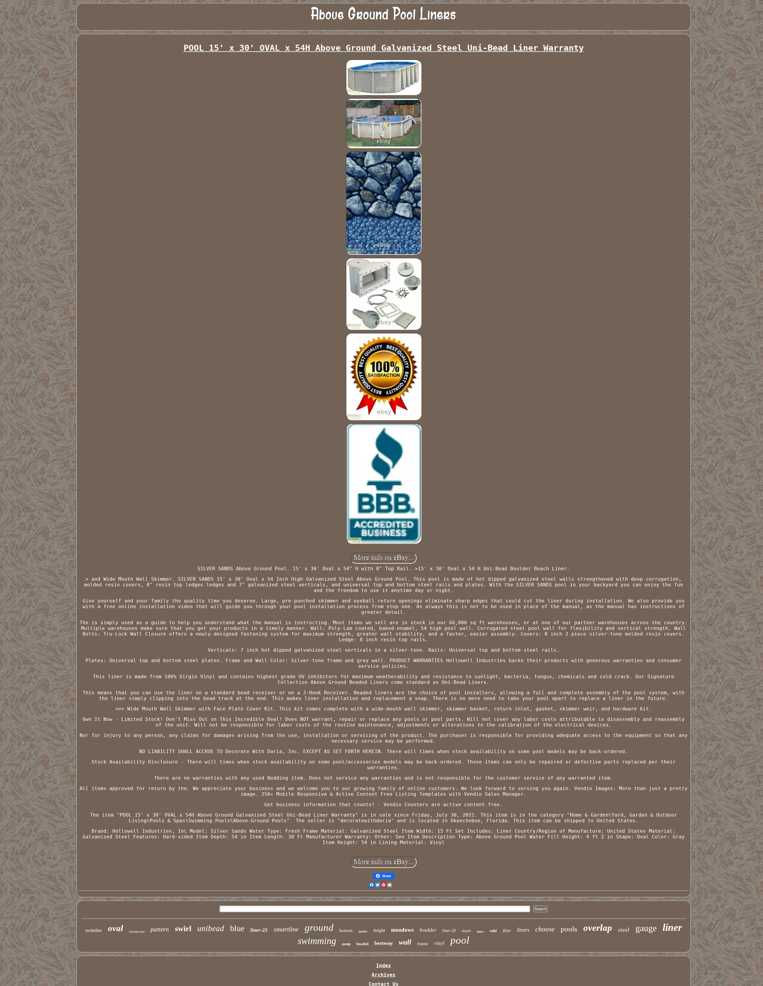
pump (346, 944)
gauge (646, 928)
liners (523, 930)
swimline (93, 930)
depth (466, 930)
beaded (362, 944)
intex (480, 931)
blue (237, 928)
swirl (183, 928)
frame (422, 943)
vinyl (439, 943)
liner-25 (259, 930)
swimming (317, 940)
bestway (383, 943)
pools (569, 929)
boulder (428, 929)
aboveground (137, 931)
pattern (160, 929)
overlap (597, 927)
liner (672, 927)
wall (405, 942)
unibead (210, 928)
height (379, 930)
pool (459, 940)
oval (115, 928)
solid (493, 931)
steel (623, 929)
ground (319, 927)
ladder (363, 931)
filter (507, 930)
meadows (402, 930)
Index (383, 965)
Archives (384, 975)
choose (545, 929)
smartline (286, 929)
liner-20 (449, 930)
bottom (346, 930)
